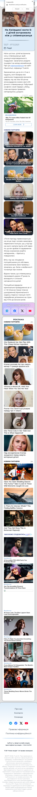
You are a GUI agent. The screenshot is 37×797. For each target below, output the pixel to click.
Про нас (18, 709)
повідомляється (17, 66)
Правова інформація (18, 729)
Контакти (18, 713)
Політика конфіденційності (18, 733)
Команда (18, 717)
